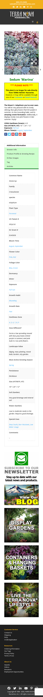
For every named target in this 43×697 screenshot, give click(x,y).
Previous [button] (2, 70)
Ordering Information (12, 649)
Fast (10, 311)
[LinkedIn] (20, 7)
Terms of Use (9, 656)
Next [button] (40, 70)
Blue (10, 268)
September (28, 130)
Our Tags (7, 651)
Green (15, 268)
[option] (21, 48)
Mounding (13, 300)
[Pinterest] (27, 7)
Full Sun (16, 128)
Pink (10, 257)
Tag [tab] (8, 162)
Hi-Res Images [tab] (13, 158)
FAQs (6, 637)
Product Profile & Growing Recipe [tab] (20, 154)
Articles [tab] (10, 166)
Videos (6, 667)
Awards (7, 665)
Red (14, 257)
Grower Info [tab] (12, 149)
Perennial (12, 213)
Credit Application (10, 640)
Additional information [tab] (16, 145)
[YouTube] (24, 7)
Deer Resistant (23, 424)
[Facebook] (13, 7)
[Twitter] (17, 7)
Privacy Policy (9, 653)
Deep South (13, 424)
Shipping (7, 635)
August (20, 130)
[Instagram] (31, 7)
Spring (11, 365)
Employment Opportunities (14, 672)
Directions (8, 669)
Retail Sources (31, 97)
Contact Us (8, 633)
